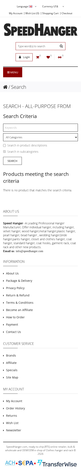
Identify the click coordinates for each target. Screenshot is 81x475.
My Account (15, 13)
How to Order (15, 317)
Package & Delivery (19, 281)
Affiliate (11, 363)
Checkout (66, 13)
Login (26, 57)
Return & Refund (17, 295)
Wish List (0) (32, 13)
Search (18, 86)
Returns (11, 416)
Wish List (12, 423)
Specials (11, 370)
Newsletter (13, 430)
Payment (12, 324)
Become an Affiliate (19, 310)
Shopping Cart (50, 13)
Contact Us (13, 332)
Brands (11, 355)
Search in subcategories (22, 152)
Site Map (12, 377)
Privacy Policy (15, 288)
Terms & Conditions (19, 303)
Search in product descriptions (27, 145)
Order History (15, 408)
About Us (12, 273)
